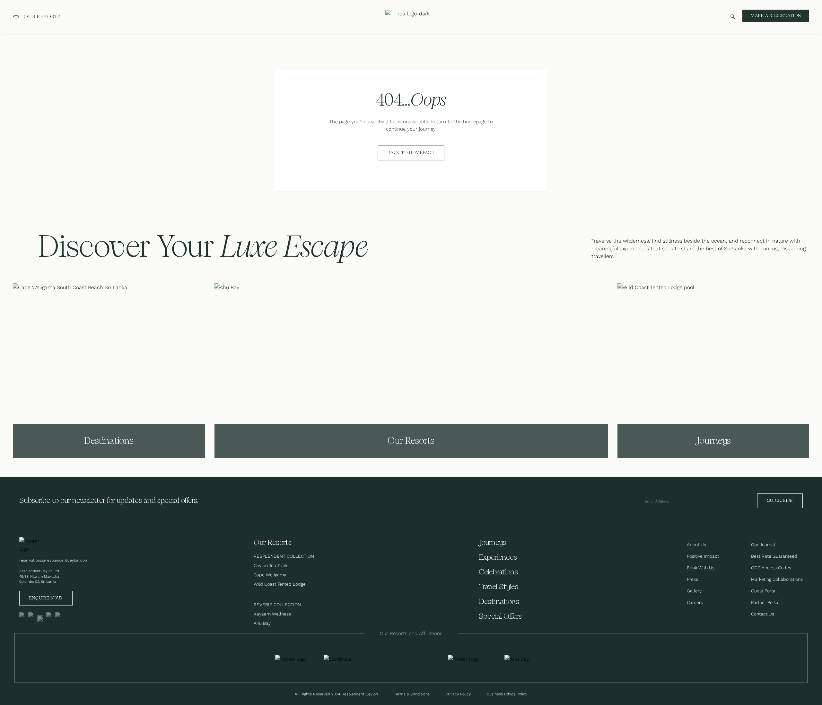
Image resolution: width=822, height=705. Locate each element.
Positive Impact (703, 556)
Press (692, 579)
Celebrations (498, 572)
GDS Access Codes (771, 567)
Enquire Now (46, 598)
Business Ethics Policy (507, 694)
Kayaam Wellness (272, 614)
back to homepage (411, 152)
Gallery (694, 591)
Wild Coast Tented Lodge (280, 584)
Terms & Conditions (412, 694)
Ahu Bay (262, 623)
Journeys (492, 542)
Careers (695, 602)
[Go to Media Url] (463, 659)
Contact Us (762, 614)
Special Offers (500, 616)
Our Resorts (42, 16)
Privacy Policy (458, 694)
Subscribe (780, 500)
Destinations (499, 602)
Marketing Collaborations (777, 579)
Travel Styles (498, 587)
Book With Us (700, 567)
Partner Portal (765, 602)
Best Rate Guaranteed (774, 556)
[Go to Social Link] (22, 618)
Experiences (498, 557)
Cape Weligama (270, 575)
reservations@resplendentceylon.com (54, 560)
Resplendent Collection (284, 556)
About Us (696, 544)
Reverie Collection (277, 604)
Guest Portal (764, 591)
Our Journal (763, 544)
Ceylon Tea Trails (271, 565)
